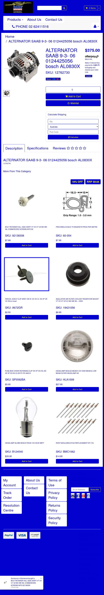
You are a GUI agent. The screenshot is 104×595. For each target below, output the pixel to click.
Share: (49, 79)
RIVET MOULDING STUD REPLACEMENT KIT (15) (75, 443)
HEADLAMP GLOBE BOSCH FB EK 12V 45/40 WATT (24, 443)
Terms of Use (54, 482)
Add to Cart (74, 96)
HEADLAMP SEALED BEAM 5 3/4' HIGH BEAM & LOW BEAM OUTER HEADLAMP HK (76, 372)
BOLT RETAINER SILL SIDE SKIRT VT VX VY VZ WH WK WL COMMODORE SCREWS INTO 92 (26, 228)
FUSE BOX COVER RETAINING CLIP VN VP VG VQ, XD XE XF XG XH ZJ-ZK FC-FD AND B (25, 372)
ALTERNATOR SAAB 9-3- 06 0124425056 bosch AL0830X (53, 41)
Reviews (60, 147)
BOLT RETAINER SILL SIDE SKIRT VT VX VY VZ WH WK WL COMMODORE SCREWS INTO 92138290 (26, 582)
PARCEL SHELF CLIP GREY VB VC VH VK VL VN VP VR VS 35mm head (26, 300)
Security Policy (54, 520)
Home (9, 36)
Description (14, 148)
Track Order (7, 495)
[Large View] (6, 93)
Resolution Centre (11, 507)
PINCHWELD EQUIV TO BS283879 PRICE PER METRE (76, 227)
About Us (34, 19)
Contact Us (53, 19)
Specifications (37, 147)
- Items (92, 8)
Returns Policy (54, 507)
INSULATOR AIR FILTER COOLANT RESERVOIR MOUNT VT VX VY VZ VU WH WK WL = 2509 (77, 300)
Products (14, 19)
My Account (9, 482)
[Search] (64, 8)
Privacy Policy (54, 495)
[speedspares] (18, 6)
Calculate (74, 137)
